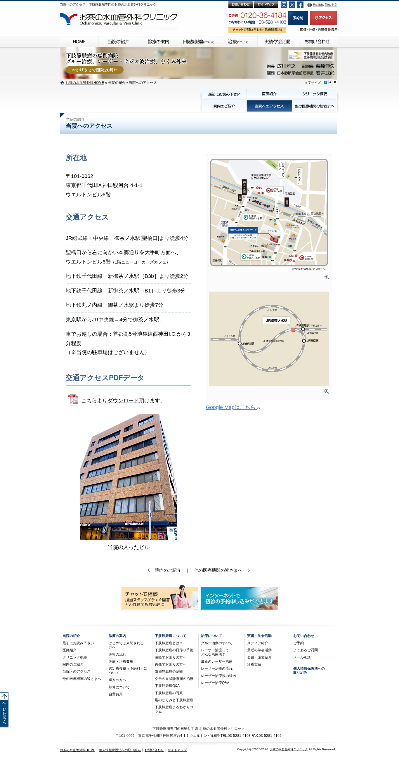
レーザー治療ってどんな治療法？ (215, 652)
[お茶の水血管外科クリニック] (119, 19)
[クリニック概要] (314, 94)
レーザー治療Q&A (215, 683)
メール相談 (302, 657)
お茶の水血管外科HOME (84, 82)
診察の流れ (117, 654)
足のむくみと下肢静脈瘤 (174, 700)
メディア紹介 (257, 643)
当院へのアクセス (77, 671)
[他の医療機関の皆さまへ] (314, 106)
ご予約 (298, 643)
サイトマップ (177, 750)
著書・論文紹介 (259, 657)
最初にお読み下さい (78, 643)
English (318, 4)
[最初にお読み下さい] (224, 94)
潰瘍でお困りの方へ (170, 657)
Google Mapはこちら (231, 407)
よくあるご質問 (305, 650)
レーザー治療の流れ (217, 668)
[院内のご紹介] (224, 106)
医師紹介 (70, 650)
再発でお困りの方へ (170, 664)
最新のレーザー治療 (217, 661)
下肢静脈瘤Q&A (167, 686)
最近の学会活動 (259, 650)
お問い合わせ (303, 636)
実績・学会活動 (259, 636)
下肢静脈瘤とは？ (169, 643)
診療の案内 (117, 636)
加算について (119, 687)
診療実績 (254, 664)
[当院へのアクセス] (269, 106)
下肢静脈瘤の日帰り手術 (174, 650)
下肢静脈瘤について (170, 636)
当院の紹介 (71, 636)
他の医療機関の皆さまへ (218, 570)
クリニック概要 (75, 657)
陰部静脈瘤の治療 (169, 671)
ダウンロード (123, 400)
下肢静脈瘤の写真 (169, 693)
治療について (211, 636)
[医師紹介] (269, 94)
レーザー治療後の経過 (218, 676)
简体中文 (331, 4)
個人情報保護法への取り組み (120, 750)
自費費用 (116, 694)
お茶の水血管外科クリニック (289, 749)
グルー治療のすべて (217, 643)
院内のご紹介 (168, 570)
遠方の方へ (117, 680)
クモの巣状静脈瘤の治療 (174, 679)
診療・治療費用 (121, 661)
